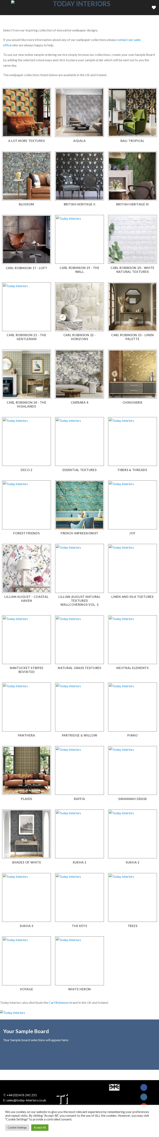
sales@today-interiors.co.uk (26, 1100)
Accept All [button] (40, 1127)
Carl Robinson (59, 1002)
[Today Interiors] (80, 7)
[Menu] (5, 7)
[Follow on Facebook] (143, 1087)
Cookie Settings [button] (17, 1127)
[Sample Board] (154, 7)
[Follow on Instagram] (143, 1097)
